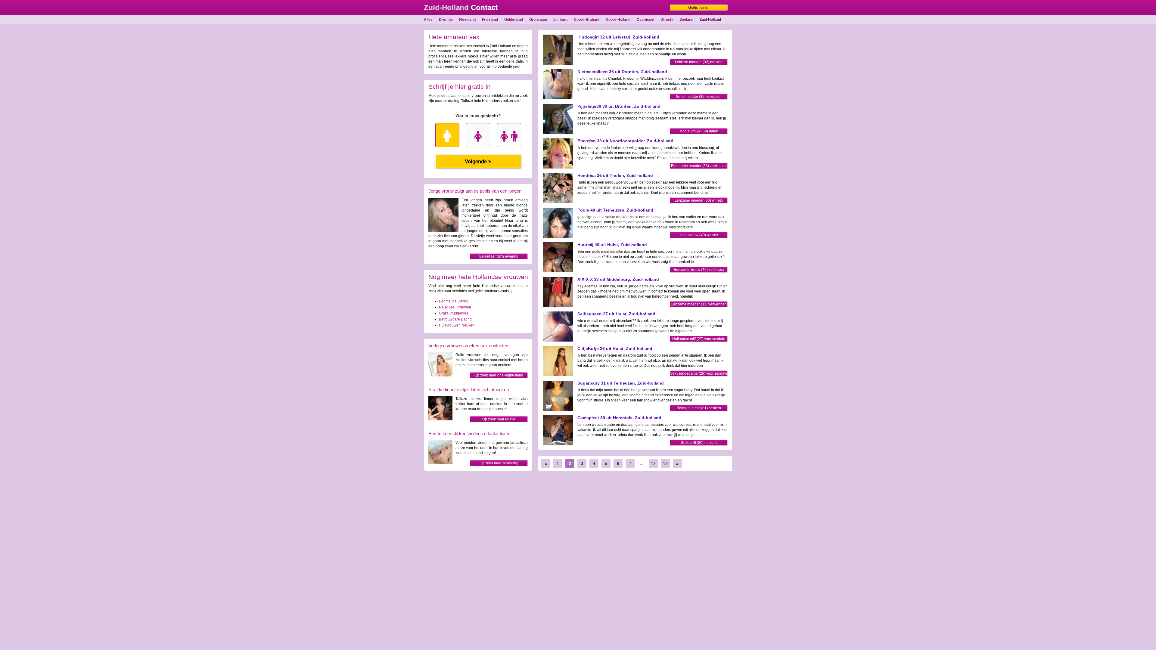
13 (665, 463)
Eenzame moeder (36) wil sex (698, 200)
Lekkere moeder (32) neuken (698, 62)
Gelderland (513, 19)
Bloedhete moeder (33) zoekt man (699, 166)
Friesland (490, 19)
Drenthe (446, 19)
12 (653, 463)
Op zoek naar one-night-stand (498, 375)
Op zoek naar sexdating (499, 463)
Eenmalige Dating (453, 301)
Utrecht (666, 19)
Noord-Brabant (586, 19)
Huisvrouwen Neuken (456, 325)
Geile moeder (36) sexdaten (699, 96)
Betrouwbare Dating (455, 319)
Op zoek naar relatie (498, 419)
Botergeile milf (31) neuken (699, 408)
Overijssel (645, 19)
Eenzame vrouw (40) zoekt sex (699, 270)
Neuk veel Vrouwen (455, 307)
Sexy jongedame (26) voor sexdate (698, 373)
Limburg (560, 19)
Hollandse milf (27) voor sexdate (698, 339)
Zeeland (686, 19)
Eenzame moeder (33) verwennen (699, 304)
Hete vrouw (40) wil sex (699, 235)
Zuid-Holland (710, 19)
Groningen (538, 19)
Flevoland (467, 19)
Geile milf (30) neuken (699, 443)
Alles (428, 19)
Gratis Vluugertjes (453, 313)
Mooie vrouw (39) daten (698, 131)
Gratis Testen (699, 7)
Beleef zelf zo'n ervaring (498, 256)
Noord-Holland (618, 19)
